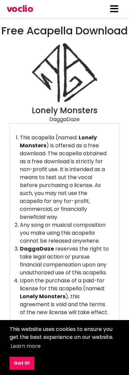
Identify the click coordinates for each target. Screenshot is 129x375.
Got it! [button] (22, 363)
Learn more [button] (26, 346)
